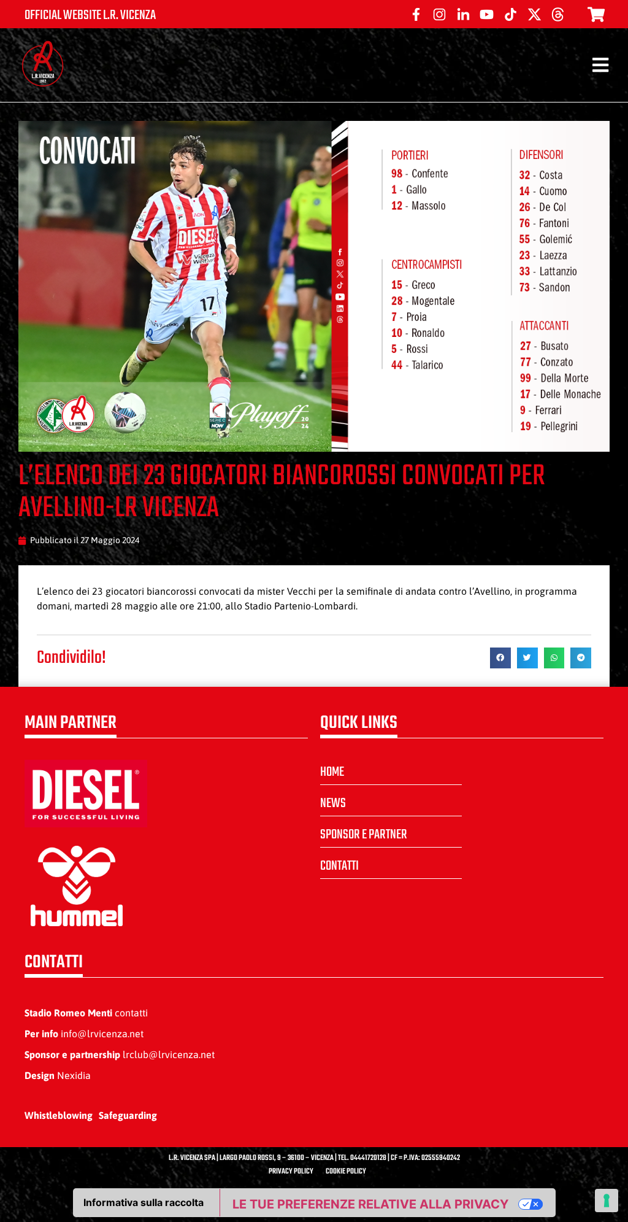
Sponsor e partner (363, 834)
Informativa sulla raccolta (143, 1202)
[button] (500, 658)
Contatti (339, 866)
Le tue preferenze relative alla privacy (370, 1204)
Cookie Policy (346, 1172)
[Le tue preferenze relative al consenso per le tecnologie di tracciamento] (606, 1200)
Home (332, 772)
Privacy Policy (291, 1172)
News (333, 803)
